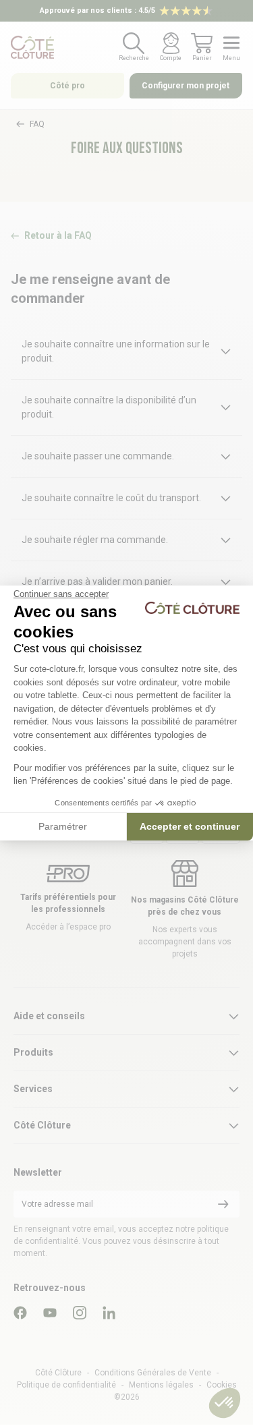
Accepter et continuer (190, 826)
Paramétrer (62, 826)
